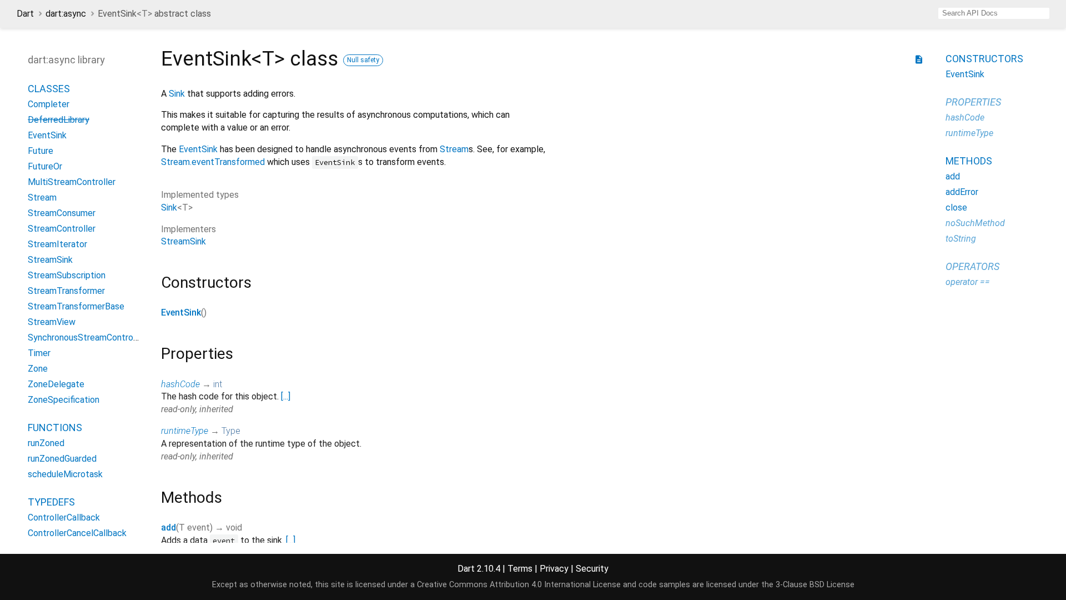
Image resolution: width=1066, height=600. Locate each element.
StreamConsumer (61, 213)
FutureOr (45, 166)
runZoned (46, 443)
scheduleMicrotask (65, 474)
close (956, 207)
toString (961, 238)
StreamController (61, 228)
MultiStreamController (71, 182)
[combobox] (993, 13)
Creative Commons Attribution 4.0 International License (519, 584)
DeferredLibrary (58, 119)
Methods (969, 161)
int (217, 384)
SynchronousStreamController (86, 337)
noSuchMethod (975, 223)
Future (40, 151)
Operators (972, 266)
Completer (48, 104)
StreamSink (50, 259)
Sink (177, 93)
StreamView (52, 322)
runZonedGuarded (62, 458)
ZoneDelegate (56, 384)
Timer (39, 353)
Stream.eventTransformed (213, 162)
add (168, 527)
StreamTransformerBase (76, 306)
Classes (49, 88)
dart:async (66, 13)
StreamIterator (57, 244)
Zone (38, 368)
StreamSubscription (66, 275)
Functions (55, 427)
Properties (973, 102)
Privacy (554, 568)
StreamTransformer (66, 291)
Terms (519, 568)
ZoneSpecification (63, 399)
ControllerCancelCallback (77, 533)
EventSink (47, 135)
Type (231, 431)
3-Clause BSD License (815, 584)
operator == (968, 282)
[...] (285, 396)
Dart (25, 13)
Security (592, 568)
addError (962, 192)
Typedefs (51, 502)
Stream (42, 197)
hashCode (180, 384)
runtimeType (184, 431)
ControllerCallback (64, 517)
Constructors (984, 58)
